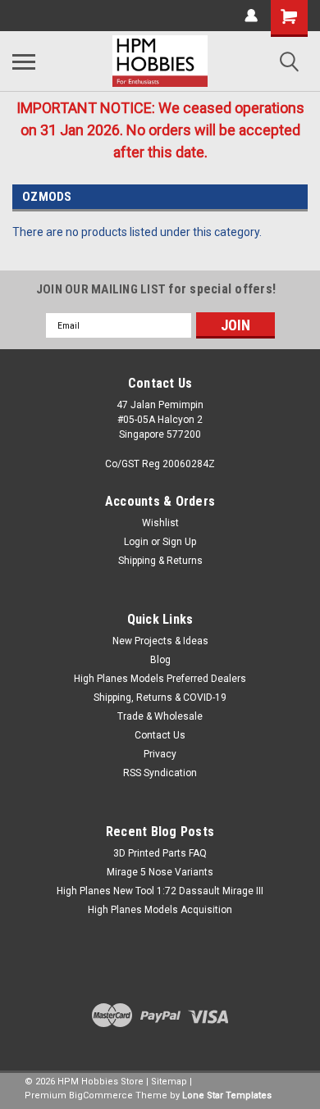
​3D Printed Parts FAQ (160, 853)
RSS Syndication (160, 773)
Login (136, 542)
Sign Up (179, 542)
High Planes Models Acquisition (160, 910)
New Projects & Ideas (160, 641)
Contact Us (160, 735)
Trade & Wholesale (160, 716)
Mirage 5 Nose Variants (160, 872)
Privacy (160, 754)
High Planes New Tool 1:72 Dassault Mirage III (160, 891)
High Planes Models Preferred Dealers (160, 678)
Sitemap (169, 1081)
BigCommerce (101, 1095)
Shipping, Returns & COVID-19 (160, 697)
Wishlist (160, 523)
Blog (160, 660)
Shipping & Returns (160, 560)
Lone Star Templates (227, 1095)
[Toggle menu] (23, 61)
